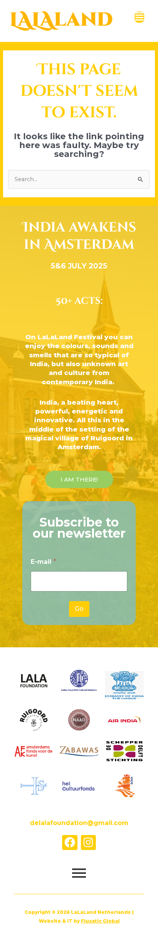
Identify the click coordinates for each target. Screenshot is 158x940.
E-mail (43, 561)
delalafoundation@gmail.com (79, 823)
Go (79, 608)
